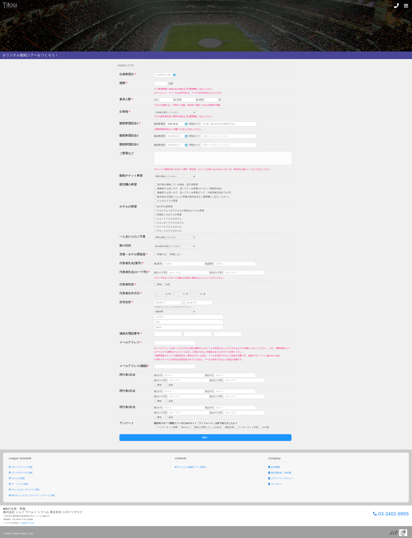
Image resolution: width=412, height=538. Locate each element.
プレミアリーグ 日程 (22, 467)
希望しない (175, 254)
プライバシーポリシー (281, 478)
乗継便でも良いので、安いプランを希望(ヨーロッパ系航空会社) (189, 188)
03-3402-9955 (393, 513)
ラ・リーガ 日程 (19, 484)
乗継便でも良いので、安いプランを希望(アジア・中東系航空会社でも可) (194, 192)
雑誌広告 (230, 427)
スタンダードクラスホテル (170, 222)
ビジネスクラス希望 (167, 200)
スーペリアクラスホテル (169, 226)
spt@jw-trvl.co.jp (27, 523)
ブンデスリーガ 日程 (22, 472)
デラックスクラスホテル (169, 230)
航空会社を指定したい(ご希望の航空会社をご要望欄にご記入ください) (193, 196)
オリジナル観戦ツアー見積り (192, 467)
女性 (167, 284)
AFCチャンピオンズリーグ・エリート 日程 (33, 495)
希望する (162, 254)
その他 (265, 427)
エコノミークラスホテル (169, 218)
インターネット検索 (167, 427)
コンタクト (276, 484)
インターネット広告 (248, 427)
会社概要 (275, 467)
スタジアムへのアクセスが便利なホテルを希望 (180, 210)
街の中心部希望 (164, 206)
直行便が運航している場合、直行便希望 (177, 184)
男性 (159, 284)
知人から (186, 427)
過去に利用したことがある (208, 427)
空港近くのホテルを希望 (169, 214)
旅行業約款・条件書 (280, 472)
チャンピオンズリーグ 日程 (25, 489)
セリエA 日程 (18, 478)
